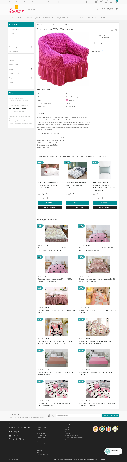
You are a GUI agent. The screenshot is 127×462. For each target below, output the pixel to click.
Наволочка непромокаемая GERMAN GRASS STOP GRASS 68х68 (48, 185)
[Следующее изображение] (61, 170)
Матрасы (11, 78)
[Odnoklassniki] (13, 439)
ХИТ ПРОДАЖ (26, 116)
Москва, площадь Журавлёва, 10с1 (21, 427)
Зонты (11, 82)
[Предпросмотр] (50, 170)
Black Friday (20, 98)
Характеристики (43, 89)
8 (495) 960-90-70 (111, 9)
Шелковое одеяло (13, 100)
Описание (41, 113)
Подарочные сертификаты (55, 2)
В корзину (49, 203)
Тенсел (11, 121)
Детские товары (79, 18)
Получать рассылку (111, 415)
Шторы (11, 69)
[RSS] (23, 439)
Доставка (18, 2)
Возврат (67, 431)
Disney (20, 100)
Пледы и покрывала (63, 18)
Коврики (102, 18)
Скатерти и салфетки (15, 73)
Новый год (20, 121)
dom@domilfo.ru (15, 436)
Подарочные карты (14, 87)
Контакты (26, 2)
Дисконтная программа (38, 2)
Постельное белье (15, 18)
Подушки (28, 18)
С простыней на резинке (15, 116)
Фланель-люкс (12, 118)
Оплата (11, 2)
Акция (15, 121)
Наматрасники (48, 18)
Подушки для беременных (16, 123)
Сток (15, 98)
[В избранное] (116, 30)
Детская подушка (13, 111)
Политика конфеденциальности (74, 437)
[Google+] (16, 439)
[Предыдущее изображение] (39, 170)
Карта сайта (68, 440)
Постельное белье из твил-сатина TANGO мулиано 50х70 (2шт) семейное (76, 185)
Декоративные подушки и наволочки (18, 105)
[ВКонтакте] (10, 439)
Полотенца (92, 18)
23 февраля (13, 114)
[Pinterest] (20, 439)
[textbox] (63, 9)
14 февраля (27, 121)
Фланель (20, 114)
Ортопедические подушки (24, 118)
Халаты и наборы (14, 64)
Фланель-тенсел (27, 123)
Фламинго (25, 100)
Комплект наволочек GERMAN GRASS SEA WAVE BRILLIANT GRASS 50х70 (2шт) (104, 186)
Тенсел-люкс (12, 103)
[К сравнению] (112, 30)
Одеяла (37, 18)
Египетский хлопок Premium (16, 126)
